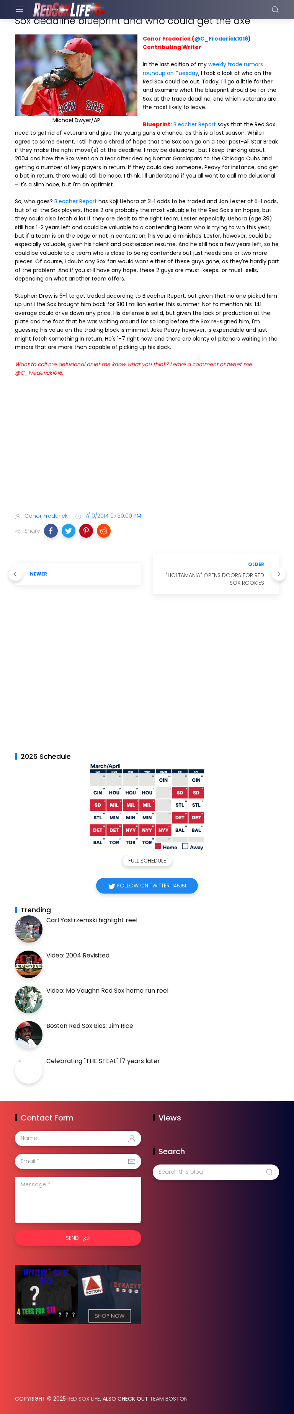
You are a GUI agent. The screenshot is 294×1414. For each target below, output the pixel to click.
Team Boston (169, 1399)
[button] (51, 531)
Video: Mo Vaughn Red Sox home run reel (107, 990)
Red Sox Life (83, 1399)
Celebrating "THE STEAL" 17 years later (103, 1061)
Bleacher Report (194, 124)
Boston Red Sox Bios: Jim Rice (89, 1025)
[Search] (275, 9)
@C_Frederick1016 (221, 38)
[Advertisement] (147, 446)
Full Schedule (147, 860)
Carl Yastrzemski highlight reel (91, 920)
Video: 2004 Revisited (77, 955)
